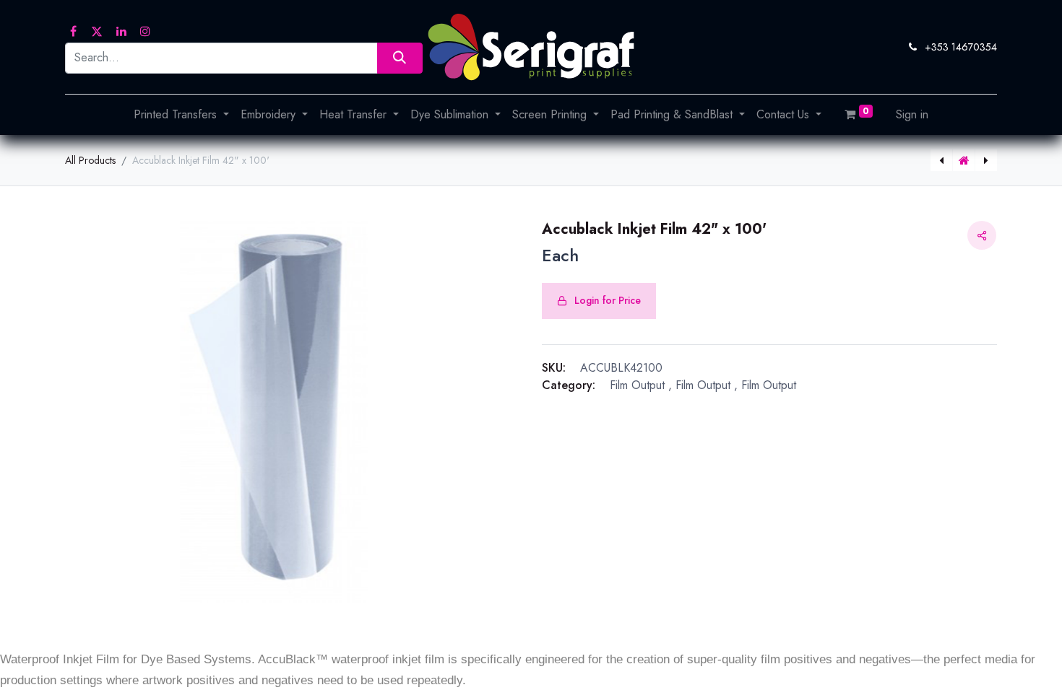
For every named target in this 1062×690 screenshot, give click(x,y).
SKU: (554, 367)
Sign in (912, 114)
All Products (90, 160)
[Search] (400, 58)
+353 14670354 (961, 47)
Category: (568, 385)
